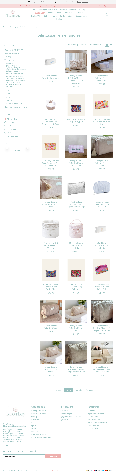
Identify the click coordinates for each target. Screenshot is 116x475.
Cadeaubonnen (81, 16)
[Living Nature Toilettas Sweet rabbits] (102, 229)
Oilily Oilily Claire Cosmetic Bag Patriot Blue (50, 286)
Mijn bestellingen (66, 414)
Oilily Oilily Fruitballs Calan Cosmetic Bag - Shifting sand (50, 162)
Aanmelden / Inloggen (102, 6)
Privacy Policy (93, 417)
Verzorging (14, 27)
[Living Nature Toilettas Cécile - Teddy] (51, 352)
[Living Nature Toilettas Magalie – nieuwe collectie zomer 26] (76, 61)
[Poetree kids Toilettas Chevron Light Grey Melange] (76, 187)
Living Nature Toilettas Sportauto (50, 77)
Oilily (9, 132)
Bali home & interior (13, 53)
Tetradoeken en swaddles (15, 81)
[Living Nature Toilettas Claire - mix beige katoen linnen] (102, 311)
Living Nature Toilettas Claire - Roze (101, 162)
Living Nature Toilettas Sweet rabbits (102, 245)
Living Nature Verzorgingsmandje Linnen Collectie (101, 369)
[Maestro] (95, 471)
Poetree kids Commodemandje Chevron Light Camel (50, 121)
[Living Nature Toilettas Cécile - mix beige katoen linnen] (76, 352)
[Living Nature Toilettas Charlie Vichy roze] (76, 146)
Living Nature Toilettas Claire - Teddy (76, 328)
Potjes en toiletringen (14, 84)
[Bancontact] (91, 471)
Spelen (7, 94)
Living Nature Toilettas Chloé (50, 326)
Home (34, 10)
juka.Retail (54, 471)
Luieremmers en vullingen (15, 79)
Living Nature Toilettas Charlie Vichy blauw (101, 78)
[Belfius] (99, 471)
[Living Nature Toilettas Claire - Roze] (102, 146)
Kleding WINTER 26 (13, 103)
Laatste (78, 390)
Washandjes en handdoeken (16, 69)
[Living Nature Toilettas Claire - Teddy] (76, 311)
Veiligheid (9, 63)
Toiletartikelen (11, 65)
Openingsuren (93, 428)
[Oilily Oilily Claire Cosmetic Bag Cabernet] (76, 270)
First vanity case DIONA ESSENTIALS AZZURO (101, 204)
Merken (59, 19)
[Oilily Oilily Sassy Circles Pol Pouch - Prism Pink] (102, 270)
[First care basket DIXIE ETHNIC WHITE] (51, 229)
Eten (6, 90)
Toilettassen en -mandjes (15, 77)
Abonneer (53, 456)
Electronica (10, 86)
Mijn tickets (64, 420)
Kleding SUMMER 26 (13, 50)
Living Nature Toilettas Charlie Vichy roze (76, 162)
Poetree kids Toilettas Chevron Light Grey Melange (76, 204)
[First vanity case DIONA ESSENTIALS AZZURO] (102, 187)
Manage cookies (82, 2)
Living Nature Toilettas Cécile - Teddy (50, 369)
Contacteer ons (93, 426)
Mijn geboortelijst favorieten (70, 417)
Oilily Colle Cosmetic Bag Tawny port (76, 120)
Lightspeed (41, 471)
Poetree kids (12, 136)
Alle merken (12, 119)
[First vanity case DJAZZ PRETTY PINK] (76, 229)
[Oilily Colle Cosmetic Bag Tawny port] (76, 105)
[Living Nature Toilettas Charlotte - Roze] (51, 187)
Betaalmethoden (94, 420)
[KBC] (102, 471)
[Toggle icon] (102, 14)
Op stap (7, 56)
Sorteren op (84, 45)
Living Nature (13, 129)
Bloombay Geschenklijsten (16, 107)
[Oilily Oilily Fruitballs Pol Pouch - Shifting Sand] (102, 105)
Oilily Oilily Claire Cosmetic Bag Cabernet (76, 286)
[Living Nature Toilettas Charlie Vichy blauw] (102, 61)
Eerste (68, 390)
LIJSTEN (8, 100)
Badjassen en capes (13, 71)
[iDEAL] (87, 471)
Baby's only (12, 122)
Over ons (91, 411)
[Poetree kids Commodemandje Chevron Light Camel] (51, 105)
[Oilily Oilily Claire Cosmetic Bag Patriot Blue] (51, 270)
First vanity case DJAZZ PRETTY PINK (76, 245)
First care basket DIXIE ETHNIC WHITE (50, 245)
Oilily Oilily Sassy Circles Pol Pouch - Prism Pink (102, 286)
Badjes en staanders (13, 67)
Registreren (64, 411)
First (9, 126)
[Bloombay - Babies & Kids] (13, 14)
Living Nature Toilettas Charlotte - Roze (51, 204)
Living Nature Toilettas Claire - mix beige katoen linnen (102, 328)
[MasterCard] (106, 471)
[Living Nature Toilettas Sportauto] (51, 61)
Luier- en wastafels (13, 82)
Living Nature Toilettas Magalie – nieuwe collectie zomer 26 (76, 79)
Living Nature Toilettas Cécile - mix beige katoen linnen (76, 369)
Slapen (7, 97)
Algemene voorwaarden (96, 414)
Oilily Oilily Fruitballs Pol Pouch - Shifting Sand (102, 121)
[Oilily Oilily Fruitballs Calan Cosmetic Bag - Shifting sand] (51, 146)
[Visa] (110, 471)
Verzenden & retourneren (97, 422)
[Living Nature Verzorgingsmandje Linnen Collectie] (102, 352)
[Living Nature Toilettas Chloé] (51, 311)
